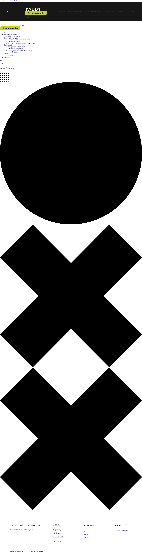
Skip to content (4, 1)
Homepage (3, 72)
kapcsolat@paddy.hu (58, 537)
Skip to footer (14, 1)
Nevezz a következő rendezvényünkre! (22, 530)
